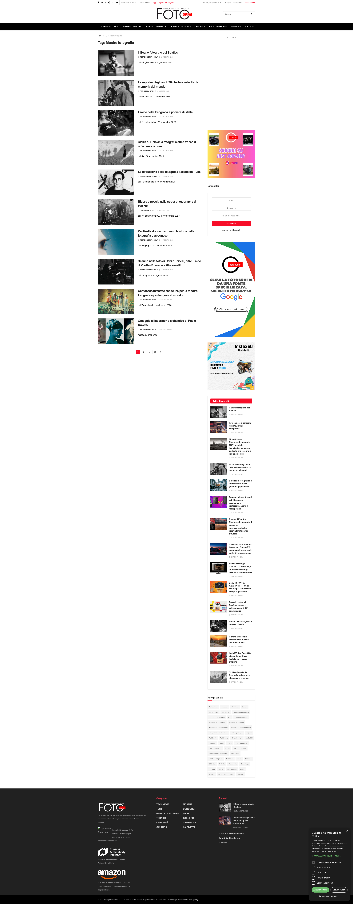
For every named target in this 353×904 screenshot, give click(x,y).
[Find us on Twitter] (105, 2)
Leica (230, 743)
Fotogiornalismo (241, 717)
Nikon (239, 759)
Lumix (227, 748)
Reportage (245, 764)
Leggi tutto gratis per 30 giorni (163, 2)
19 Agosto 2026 (166, 116)
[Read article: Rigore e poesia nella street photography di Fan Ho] (116, 212)
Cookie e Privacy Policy (231, 833)
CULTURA (173, 26)
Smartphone (232, 769)
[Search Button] (252, 14)
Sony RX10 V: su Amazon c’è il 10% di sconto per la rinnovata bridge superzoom (240, 587)
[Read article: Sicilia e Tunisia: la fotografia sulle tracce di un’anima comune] (116, 152)
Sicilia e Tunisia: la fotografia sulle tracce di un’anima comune (167, 144)
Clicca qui (124, 833)
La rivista (249, 26)
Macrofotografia (240, 748)
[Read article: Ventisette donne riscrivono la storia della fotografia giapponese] (116, 242)
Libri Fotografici (215, 748)
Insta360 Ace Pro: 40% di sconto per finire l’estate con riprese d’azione (240, 657)
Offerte (222, 764)
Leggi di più (331, 851)
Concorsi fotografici (217, 717)
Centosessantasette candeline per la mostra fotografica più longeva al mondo (168, 292)
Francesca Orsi (146, 91)
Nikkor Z (229, 759)
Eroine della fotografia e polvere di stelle (165, 112)
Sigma (221, 769)
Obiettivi (212, 764)
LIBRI (210, 26)
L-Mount (212, 743)
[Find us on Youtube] (117, 2)
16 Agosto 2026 (166, 176)
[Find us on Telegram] (109, 2)
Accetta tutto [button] (320, 890)
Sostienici (125, 819)
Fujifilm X (212, 738)
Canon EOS (213, 712)
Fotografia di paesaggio (218, 727)
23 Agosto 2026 (162, 91)
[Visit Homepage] (160, 14)
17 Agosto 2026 (166, 150)
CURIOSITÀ (161, 26)
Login (228, 2)
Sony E (212, 774)
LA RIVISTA (189, 827)
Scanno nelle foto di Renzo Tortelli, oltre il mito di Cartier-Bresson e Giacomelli (169, 263)
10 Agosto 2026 (166, 270)
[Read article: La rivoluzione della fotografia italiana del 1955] (116, 182)
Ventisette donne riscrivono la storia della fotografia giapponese (166, 233)
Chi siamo (125, 2)
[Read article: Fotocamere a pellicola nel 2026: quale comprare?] (218, 427)
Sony (242, 769)
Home (100, 36)
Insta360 (249, 738)
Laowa (221, 743)
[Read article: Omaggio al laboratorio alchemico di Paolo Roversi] (116, 331)
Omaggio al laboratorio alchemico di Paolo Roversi (167, 322)
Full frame (224, 738)
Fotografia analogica (217, 722)
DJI (229, 717)
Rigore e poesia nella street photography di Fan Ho (167, 203)
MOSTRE (185, 26)
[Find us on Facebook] (98, 2)
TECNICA (149, 26)
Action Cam (213, 707)
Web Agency (193, 899)
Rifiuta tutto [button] (339, 890)
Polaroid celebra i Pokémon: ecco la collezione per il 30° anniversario (238, 606)
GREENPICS (235, 26)
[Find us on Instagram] (102, 2)
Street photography (226, 774)
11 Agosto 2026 (166, 240)
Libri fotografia (241, 743)
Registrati (238, 2)
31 (155, 351)
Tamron (240, 774)
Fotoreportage (236, 733)
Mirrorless (235, 753)
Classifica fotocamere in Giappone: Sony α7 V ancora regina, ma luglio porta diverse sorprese (240, 548)
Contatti (133, 2)
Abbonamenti (250, 2)
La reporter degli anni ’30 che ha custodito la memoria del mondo (168, 84)
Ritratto (212, 769)
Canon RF (226, 712)
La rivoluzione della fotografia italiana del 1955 (169, 171)
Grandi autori (237, 738)
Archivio (235, 707)
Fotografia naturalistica (218, 733)
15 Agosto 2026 (162, 210)
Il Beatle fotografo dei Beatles (158, 52)
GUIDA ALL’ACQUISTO (132, 26)
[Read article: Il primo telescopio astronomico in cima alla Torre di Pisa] (218, 641)
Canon (244, 707)
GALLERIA (221, 26)
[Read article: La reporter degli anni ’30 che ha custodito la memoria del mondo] (116, 93)
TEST (116, 26)
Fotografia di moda (236, 722)
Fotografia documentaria (241, 727)
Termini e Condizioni (229, 838)
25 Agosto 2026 (166, 57)
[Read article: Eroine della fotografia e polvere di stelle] (116, 123)
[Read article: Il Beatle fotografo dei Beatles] (116, 63)
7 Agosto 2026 (166, 299)
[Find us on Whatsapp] (113, 2)
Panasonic (233, 764)
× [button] (347, 831)
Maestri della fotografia (218, 753)
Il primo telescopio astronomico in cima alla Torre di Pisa (239, 639)
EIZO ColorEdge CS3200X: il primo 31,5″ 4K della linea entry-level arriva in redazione (240, 568)
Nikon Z (248, 759)
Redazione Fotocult (149, 57)
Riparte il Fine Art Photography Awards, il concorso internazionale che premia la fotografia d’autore (240, 526)
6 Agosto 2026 (166, 329)
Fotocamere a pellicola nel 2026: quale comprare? (240, 425)
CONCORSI (198, 26)
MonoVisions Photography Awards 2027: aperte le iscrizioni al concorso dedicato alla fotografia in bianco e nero (240, 446)
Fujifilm (249, 733)
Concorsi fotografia (241, 712)
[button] (329, 856)
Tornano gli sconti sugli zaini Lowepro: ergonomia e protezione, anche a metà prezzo (240, 503)
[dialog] (329, 864)
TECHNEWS (104, 26)
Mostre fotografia (116, 36)
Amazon (225, 707)
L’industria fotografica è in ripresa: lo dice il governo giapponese (240, 483)
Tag (106, 36)
